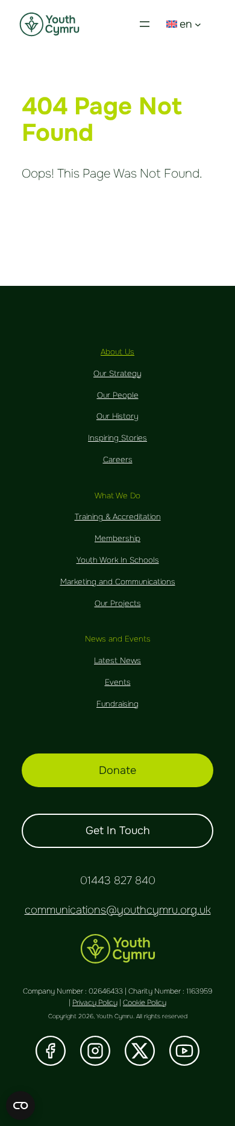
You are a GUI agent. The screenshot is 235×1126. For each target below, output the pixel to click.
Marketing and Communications (117, 582)
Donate (117, 770)
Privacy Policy (95, 1002)
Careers (118, 459)
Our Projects (118, 603)
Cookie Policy (144, 1002)
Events (118, 682)
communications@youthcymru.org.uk (118, 910)
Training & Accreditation (118, 517)
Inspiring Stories (117, 438)
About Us (117, 352)
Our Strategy (117, 373)
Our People (118, 395)
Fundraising (117, 704)
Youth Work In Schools (118, 560)
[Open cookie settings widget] (20, 1105)
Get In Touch (118, 830)
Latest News (117, 660)
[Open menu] (144, 24)
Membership (117, 538)
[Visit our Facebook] (51, 1051)
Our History (117, 416)
